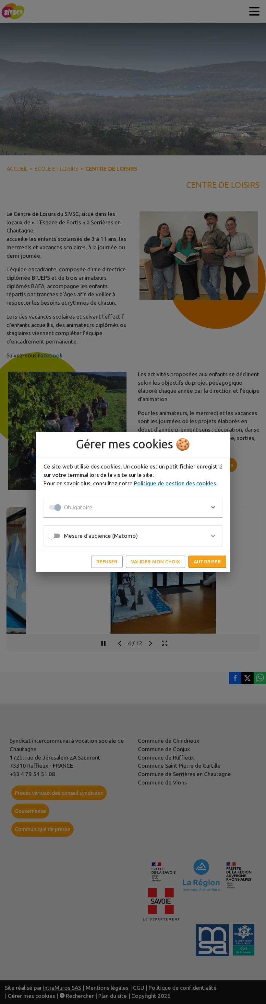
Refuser (106, 561)
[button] (133, 507)
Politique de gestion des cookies (175, 483)
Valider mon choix (155, 561)
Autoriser (207, 561)
